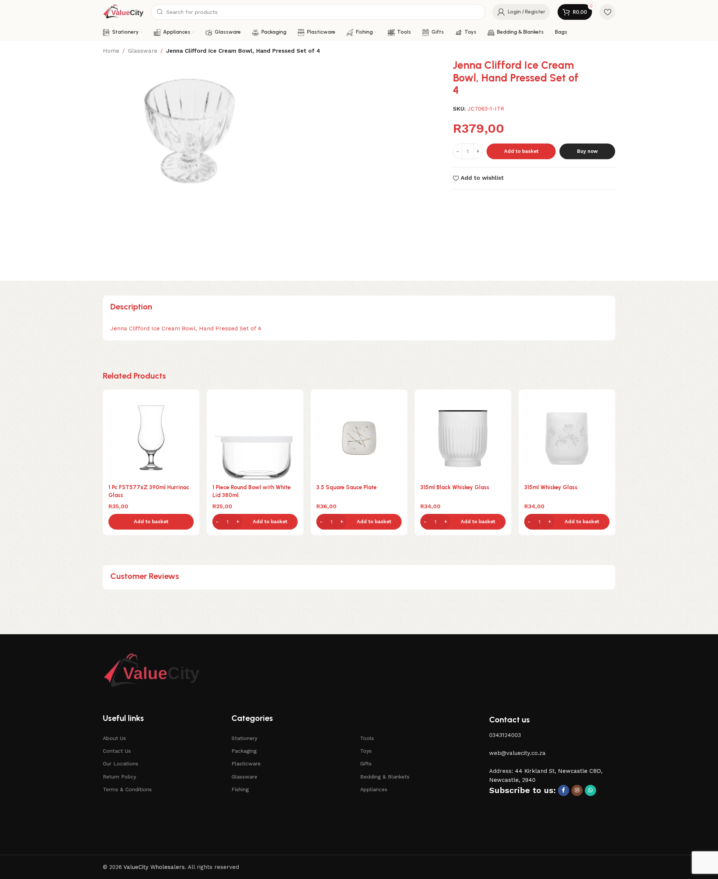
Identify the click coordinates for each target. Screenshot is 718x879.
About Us (114, 738)
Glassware (142, 50)
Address (500, 771)
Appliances (373, 789)
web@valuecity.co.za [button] (517, 753)
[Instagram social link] (577, 790)
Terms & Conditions (127, 789)
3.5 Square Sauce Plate (346, 487)
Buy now (587, 151)
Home (111, 50)
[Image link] (151, 671)
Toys (366, 751)
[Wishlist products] (607, 11)
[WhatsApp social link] (590, 790)
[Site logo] (123, 11)
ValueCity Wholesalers (154, 867)
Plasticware (246, 764)
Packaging (244, 751)
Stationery (244, 738)
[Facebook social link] (563, 790)
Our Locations (120, 764)
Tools (367, 738)
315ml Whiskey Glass (550, 487)
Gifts (366, 764)
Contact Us (117, 751)
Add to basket (521, 151)
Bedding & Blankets (384, 777)
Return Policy (119, 777)
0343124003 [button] (505, 735)
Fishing (240, 789)
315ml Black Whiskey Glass (454, 487)
